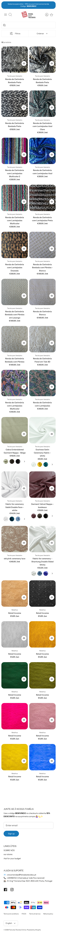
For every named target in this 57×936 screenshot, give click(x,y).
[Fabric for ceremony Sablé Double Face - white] (14, 484)
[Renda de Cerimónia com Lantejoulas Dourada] (14, 245)
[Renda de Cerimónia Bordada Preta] (14, 59)
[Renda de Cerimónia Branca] (42, 292)
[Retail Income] (14, 593)
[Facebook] (5, 890)
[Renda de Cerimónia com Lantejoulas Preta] (42, 198)
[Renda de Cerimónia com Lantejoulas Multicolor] (14, 198)
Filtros (17, 33)
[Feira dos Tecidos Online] (28, 14)
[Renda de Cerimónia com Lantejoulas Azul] (42, 151)
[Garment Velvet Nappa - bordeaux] (42, 484)
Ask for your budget (12, 858)
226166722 (12, 878)
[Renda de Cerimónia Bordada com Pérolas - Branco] (42, 245)
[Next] (52, 5)
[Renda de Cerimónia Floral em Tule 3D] (42, 339)
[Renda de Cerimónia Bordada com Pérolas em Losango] (14, 292)
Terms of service (34, 914)
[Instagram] (12, 890)
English (9, 923)
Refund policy (48, 914)
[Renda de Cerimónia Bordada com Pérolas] (14, 339)
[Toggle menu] (5, 15)
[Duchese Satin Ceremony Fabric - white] (42, 430)
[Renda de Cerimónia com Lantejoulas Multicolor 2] (14, 151)
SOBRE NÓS (9, 850)
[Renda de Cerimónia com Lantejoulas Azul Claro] (42, 103)
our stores (8, 854)
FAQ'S (24, 914)
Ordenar (40, 33)
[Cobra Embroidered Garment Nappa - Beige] (14, 430)
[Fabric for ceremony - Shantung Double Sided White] (42, 539)
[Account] (45, 15)
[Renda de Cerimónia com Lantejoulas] (42, 383)
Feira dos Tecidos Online (17, 930)
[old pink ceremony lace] (14, 539)
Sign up (11, 833)
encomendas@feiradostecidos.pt (21, 875)
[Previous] (5, 5)
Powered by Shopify (34, 930)
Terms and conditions (11, 914)
